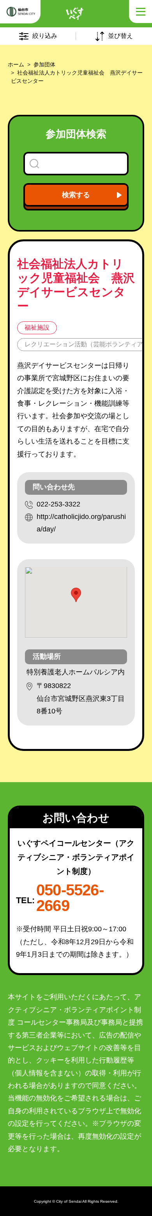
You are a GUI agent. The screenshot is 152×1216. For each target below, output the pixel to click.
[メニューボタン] (140, 11)
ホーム (16, 64)
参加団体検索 (76, 134)
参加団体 (44, 64)
